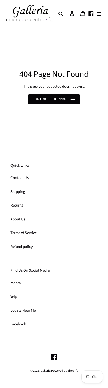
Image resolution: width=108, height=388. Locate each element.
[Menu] (99, 13)
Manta (15, 283)
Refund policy (21, 247)
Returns (16, 205)
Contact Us (19, 178)
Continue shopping (50, 99)
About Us (17, 219)
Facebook (18, 324)
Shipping (17, 192)
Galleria (46, 371)
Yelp (13, 296)
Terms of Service (23, 233)
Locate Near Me (23, 310)
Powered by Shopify (64, 371)
